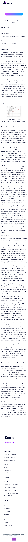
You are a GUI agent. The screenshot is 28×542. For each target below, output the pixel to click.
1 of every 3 (13, 71)
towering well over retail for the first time (12, 65)
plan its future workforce (15, 159)
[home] (6, 2)
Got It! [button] (14, 539)
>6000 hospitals (7, 73)
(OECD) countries (13, 90)
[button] (24, 2)
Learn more (16, 535)
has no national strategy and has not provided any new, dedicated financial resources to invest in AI (13, 391)
